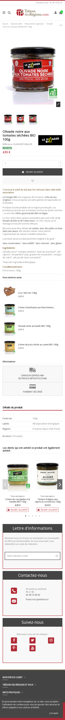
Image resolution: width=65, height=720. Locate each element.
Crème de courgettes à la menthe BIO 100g (17, 500)
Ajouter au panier (34, 171)
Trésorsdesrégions (17, 496)
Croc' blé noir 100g (27, 292)
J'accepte (53, 713)
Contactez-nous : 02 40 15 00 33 (49, 2)
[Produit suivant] (61, 25)
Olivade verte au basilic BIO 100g (34, 326)
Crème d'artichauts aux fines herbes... (36, 307)
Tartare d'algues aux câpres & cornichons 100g (47, 500)
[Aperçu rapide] (20, 493)
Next (59, 484)
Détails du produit (13, 407)
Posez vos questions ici (37, 599)
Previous (5, 484)
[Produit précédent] (60, 25)
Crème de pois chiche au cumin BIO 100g (38, 344)
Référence (7, 144)
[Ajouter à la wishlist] (32, 181)
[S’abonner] (57, 556)
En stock (7, 436)
